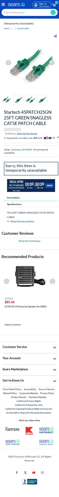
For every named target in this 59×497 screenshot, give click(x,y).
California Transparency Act (28, 405)
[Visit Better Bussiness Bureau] (29, 481)
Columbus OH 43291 (21, 149)
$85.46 (10, 302)
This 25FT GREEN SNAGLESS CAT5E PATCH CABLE (30, 214)
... (13, 28)
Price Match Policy (12, 389)
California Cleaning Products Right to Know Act (28, 408)
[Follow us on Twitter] (25, 472)
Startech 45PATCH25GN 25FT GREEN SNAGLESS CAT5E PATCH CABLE (28, 117)
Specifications (14, 204)
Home (6, 28)
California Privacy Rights (29, 401)
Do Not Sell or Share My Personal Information (28, 412)
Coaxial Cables (23, 28)
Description (13, 197)
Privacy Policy (47, 393)
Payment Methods (37, 397)
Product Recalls (18, 397)
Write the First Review (27, 133)
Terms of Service (46, 389)
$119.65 (9, 298)
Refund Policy (10, 393)
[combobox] (30, 12)
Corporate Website (28, 393)
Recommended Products (23, 256)
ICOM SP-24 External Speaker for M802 (26, 306)
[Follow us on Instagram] (42, 472)
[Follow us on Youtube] (34, 472)
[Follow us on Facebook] (17, 472)
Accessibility (30, 389)
